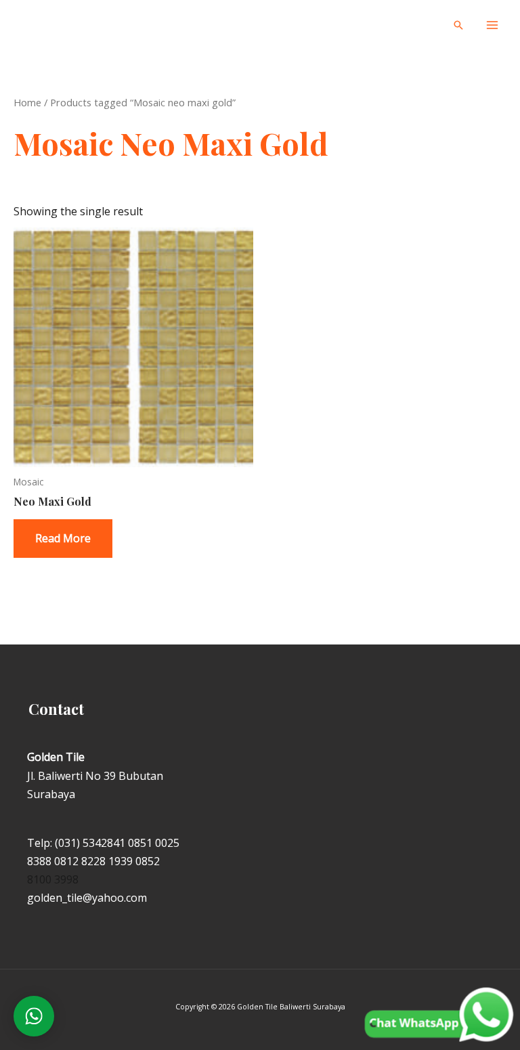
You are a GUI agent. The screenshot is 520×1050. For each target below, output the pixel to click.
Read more (63, 538)
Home (27, 102)
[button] (458, 25)
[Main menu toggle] (492, 25)
